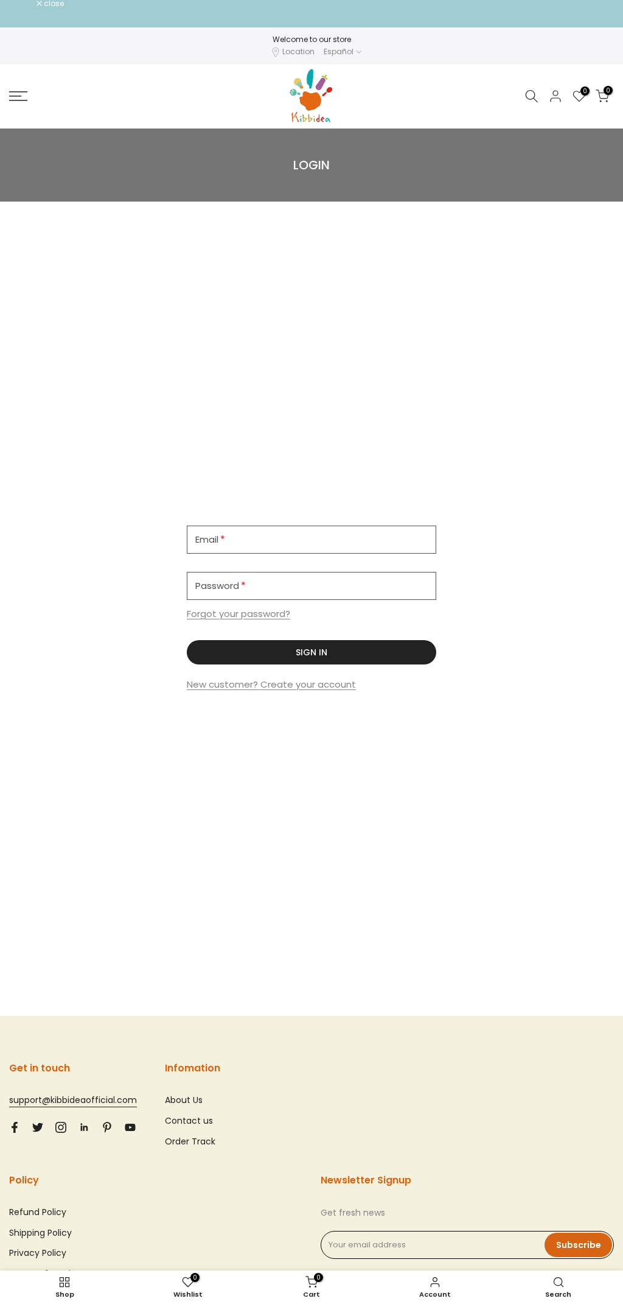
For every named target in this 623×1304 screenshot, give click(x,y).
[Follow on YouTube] (130, 1127)
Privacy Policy (37, 1253)
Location (298, 51)
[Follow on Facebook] (14, 1127)
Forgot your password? (238, 613)
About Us (184, 1100)
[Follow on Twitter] (37, 1127)
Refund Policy (37, 1212)
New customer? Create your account (271, 684)
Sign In (311, 652)
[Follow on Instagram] (60, 1127)
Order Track (190, 1141)
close (26, 3)
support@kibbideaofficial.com (73, 1100)
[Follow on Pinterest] (107, 1127)
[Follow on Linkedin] (83, 1127)
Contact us (189, 1121)
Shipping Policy (40, 1233)
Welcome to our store (312, 39)
